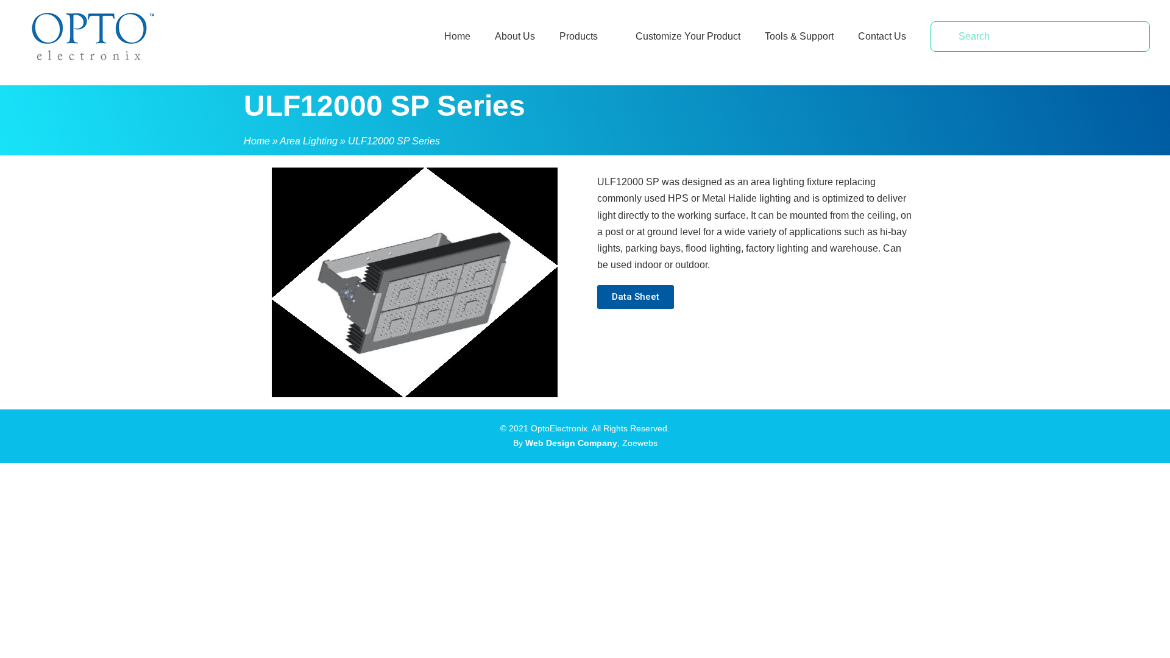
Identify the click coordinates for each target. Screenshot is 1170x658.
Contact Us (882, 36)
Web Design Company (571, 443)
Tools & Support (799, 36)
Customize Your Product (688, 36)
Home (457, 36)
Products (578, 36)
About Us (515, 36)
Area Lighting (309, 141)
